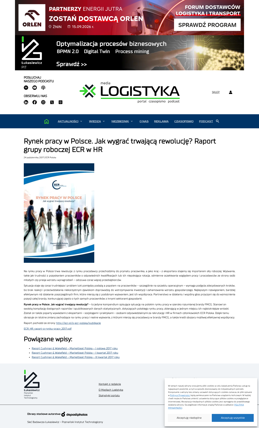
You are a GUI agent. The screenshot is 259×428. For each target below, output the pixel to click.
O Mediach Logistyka (111, 390)
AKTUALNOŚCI (68, 121)
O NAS (144, 121)
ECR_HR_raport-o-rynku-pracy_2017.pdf (48, 328)
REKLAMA (161, 121)
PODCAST (206, 121)
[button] (81, 121)
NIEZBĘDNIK (120, 121)
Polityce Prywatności (180, 395)
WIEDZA (95, 121)
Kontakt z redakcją (110, 384)
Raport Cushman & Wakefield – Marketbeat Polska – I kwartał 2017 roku (75, 353)
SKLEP (216, 92)
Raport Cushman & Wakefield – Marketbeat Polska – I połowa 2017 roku (75, 348)
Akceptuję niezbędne (189, 418)
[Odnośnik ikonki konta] (230, 92)
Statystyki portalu (109, 395)
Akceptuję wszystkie (233, 418)
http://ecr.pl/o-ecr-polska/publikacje (78, 323)
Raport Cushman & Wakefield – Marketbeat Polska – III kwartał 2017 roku (76, 357)
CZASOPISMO (183, 121)
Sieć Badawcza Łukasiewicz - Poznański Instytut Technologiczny (65, 422)
